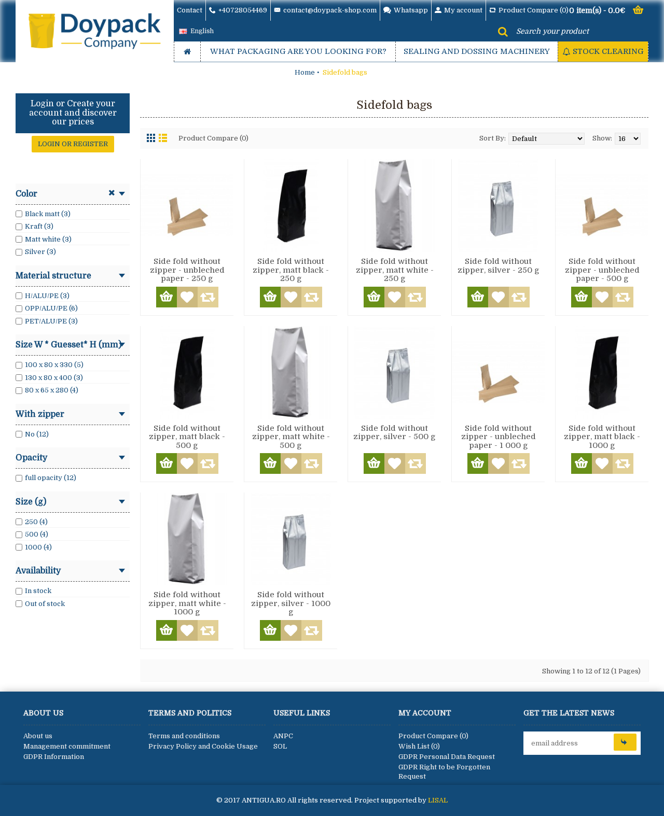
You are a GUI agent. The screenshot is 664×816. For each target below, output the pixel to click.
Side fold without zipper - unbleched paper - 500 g (602, 270)
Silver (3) (40, 252)
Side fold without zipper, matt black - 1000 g (602, 437)
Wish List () (419, 746)
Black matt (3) (48, 214)
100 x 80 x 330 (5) (54, 365)
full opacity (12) (50, 478)
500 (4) (36, 534)
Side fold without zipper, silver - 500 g (394, 433)
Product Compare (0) (213, 138)
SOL (280, 746)
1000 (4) (38, 547)
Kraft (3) (39, 226)
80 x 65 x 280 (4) (51, 390)
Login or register (73, 144)
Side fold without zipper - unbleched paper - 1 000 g (498, 437)
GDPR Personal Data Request (446, 757)
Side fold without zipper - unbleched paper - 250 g (187, 270)
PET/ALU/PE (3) (51, 321)
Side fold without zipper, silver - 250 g (499, 266)
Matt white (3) (48, 239)
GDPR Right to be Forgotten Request (444, 771)
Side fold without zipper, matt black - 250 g (291, 270)
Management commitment (66, 746)
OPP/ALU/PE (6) (51, 308)
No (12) (37, 434)
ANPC (283, 736)
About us (37, 736)
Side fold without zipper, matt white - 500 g (291, 437)
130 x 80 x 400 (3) (54, 378)
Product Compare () (433, 736)
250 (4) (36, 522)
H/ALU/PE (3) (47, 296)
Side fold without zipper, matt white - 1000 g (187, 603)
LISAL (438, 800)
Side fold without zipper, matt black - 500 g (187, 437)
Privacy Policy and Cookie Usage (203, 746)
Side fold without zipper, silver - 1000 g (290, 603)
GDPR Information (53, 757)
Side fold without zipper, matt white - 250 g (395, 270)
